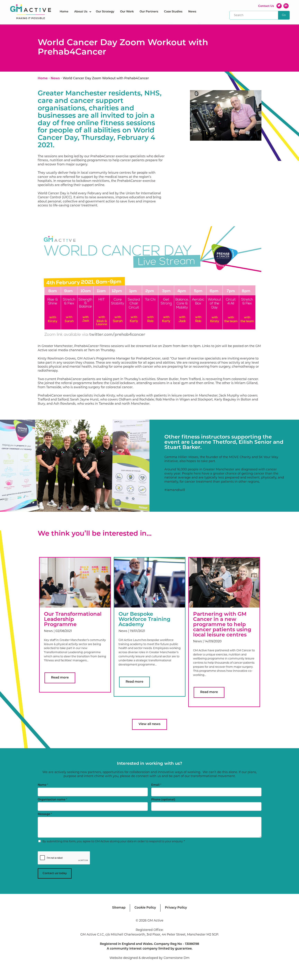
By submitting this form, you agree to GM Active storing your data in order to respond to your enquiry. (113, 841)
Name (43, 785)
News (55, 78)
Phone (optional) (163, 799)
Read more (60, 677)
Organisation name (52, 799)
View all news (149, 724)
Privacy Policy (176, 907)
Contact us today (55, 873)
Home (43, 78)
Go (284, 15)
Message (45, 814)
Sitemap (118, 907)
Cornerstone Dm (176, 958)
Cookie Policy (145, 907)
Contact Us (266, 6)
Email (156, 785)
